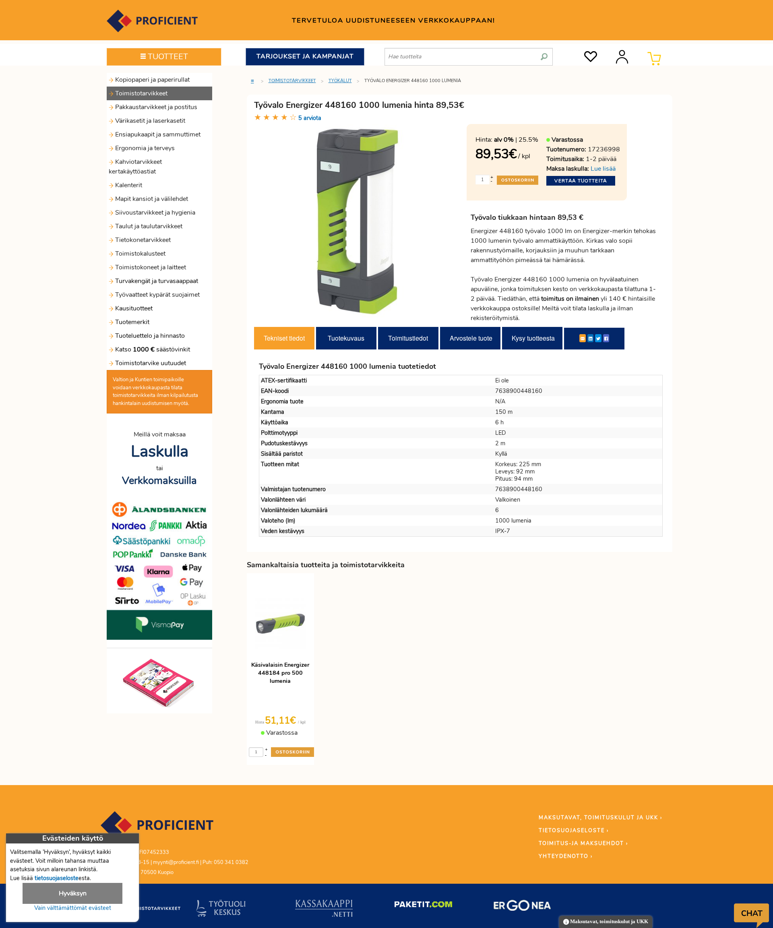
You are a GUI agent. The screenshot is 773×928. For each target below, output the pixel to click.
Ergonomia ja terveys (144, 148)
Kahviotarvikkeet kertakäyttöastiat (135, 166)
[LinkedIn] (590, 338)
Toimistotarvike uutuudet (150, 363)
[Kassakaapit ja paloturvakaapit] (324, 910)
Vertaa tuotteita (580, 181)
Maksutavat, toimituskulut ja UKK (608, 921)
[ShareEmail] (582, 338)
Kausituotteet (133, 308)
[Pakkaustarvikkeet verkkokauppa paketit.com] (423, 906)
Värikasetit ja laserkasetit (149, 120)
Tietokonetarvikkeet (142, 240)
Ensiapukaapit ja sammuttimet (157, 134)
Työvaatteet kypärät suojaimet (157, 294)
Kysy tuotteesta (533, 338)
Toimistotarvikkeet (140, 93)
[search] (544, 53)
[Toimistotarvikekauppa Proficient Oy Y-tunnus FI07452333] (157, 829)
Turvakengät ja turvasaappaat (156, 281)
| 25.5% (516, 139)
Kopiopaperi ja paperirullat (152, 79)
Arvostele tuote (471, 338)
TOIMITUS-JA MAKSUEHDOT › (583, 843)
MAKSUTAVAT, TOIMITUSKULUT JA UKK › (600, 817)
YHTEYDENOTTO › (566, 856)
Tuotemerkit (132, 322)
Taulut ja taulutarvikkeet (148, 226)
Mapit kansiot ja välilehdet (151, 198)
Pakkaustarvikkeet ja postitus (155, 107)
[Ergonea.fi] (522, 907)
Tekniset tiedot (284, 338)
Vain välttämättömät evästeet (72, 908)
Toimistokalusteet (139, 253)
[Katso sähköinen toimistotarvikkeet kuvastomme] (159, 682)
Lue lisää (603, 168)
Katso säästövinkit (152, 349)
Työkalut (340, 81)
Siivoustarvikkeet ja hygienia (154, 212)
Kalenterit (128, 185)
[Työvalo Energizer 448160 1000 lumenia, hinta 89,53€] (357, 221)
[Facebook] (606, 338)
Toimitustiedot (408, 338)
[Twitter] (598, 338)
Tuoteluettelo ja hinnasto (150, 335)
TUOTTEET (167, 56)
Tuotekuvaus (346, 338)
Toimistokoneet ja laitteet (150, 267)
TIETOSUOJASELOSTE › (574, 830)
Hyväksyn (73, 893)
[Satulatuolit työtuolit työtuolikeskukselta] (221, 910)
